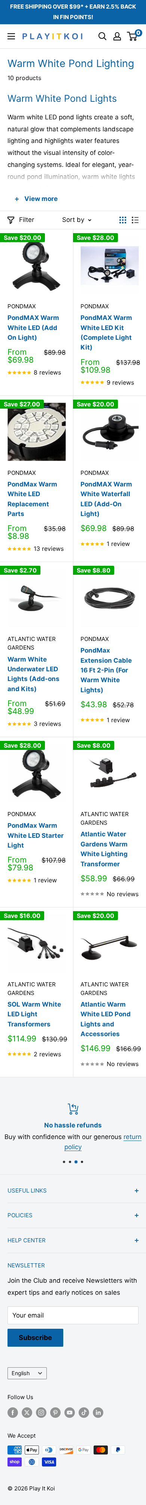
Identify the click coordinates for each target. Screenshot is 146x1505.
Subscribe (35, 1337)
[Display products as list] (135, 220)
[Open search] (102, 36)
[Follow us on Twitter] (27, 1412)
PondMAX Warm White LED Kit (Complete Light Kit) (106, 332)
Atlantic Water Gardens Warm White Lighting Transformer (104, 848)
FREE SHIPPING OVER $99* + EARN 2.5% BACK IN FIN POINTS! (73, 12)
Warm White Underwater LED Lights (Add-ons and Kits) (33, 674)
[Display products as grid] (122, 220)
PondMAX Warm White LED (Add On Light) (33, 327)
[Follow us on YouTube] (69, 1412)
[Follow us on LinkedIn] (98, 1412)
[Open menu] (11, 36)
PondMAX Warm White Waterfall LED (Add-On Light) (106, 499)
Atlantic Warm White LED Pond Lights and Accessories (105, 1019)
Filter (26, 219)
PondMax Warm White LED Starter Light (35, 835)
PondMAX (21, 306)
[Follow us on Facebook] (12, 1412)
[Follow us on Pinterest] (55, 1412)
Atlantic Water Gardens (31, 643)
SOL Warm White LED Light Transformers (34, 1014)
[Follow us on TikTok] (84, 1412)
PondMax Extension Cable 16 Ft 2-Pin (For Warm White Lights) (106, 670)
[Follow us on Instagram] (41, 1412)
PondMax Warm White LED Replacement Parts (32, 499)
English (21, 1373)
